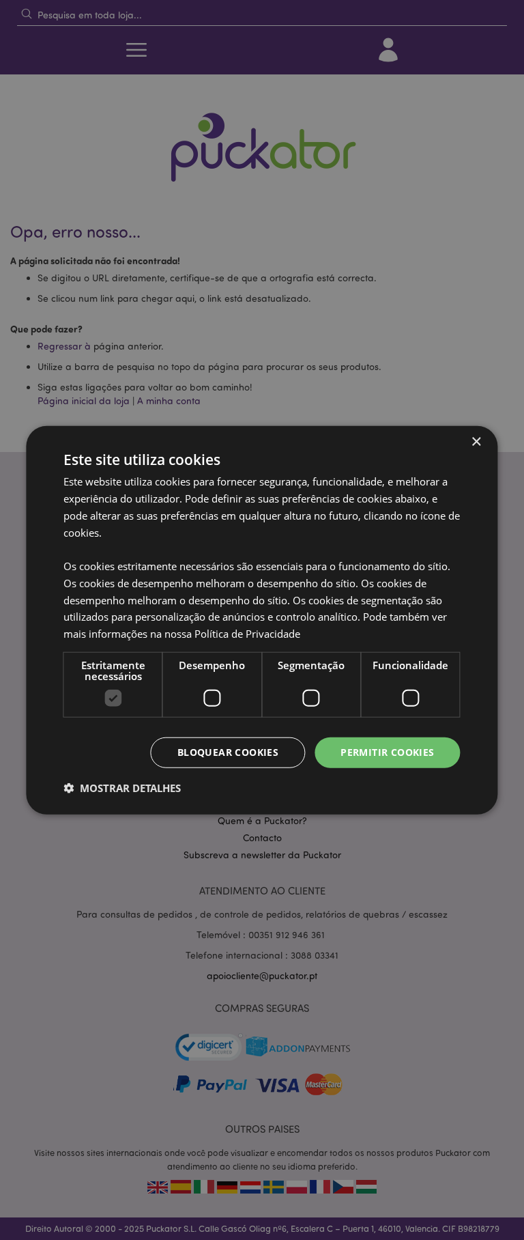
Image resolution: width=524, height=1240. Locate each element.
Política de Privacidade (247, 633)
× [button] (476, 442)
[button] (122, 787)
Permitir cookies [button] (387, 752)
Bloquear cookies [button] (227, 752)
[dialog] (262, 620)
